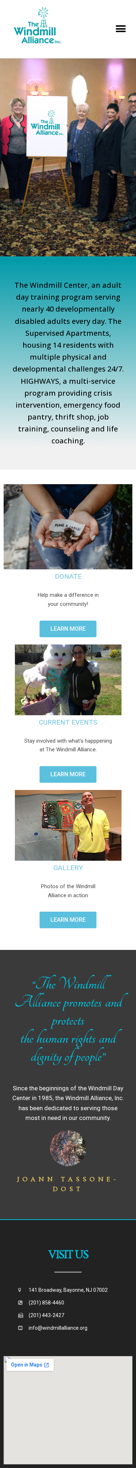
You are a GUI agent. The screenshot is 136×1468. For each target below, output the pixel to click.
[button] (68, 629)
